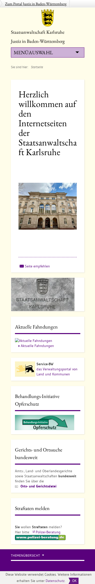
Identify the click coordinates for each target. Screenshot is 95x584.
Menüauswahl (33, 52)
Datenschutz (55, 580)
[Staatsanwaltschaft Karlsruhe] (47, 18)
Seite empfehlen (37, 266)
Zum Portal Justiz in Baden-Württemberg (36, 3)
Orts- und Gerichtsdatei (38, 486)
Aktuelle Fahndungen (37, 345)
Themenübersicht (25, 555)
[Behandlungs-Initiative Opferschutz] (44, 422)
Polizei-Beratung (48, 532)
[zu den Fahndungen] (33, 340)
